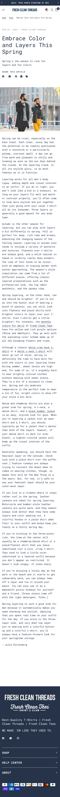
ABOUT (6, 772)
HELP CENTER (12, 762)
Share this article (13, 72)
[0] (56, 10)
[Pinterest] (16, 76)
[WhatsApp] (22, 76)
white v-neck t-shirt (31, 351)
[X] (10, 76)
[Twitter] (12, 738)
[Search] (52, 10)
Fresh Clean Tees (41, 325)
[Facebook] (3, 76)
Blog (11, 18)
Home (4, 18)
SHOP (5, 752)
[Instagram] (20, 738)
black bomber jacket (42, 411)
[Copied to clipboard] (27, 76)
